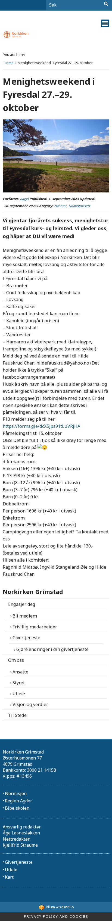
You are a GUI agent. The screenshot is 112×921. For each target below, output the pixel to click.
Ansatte (20, 672)
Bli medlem (25, 616)
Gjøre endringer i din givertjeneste (52, 649)
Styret (19, 683)
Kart (9, 877)
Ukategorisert (79, 206)
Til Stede (17, 715)
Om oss (16, 660)
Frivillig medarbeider (35, 627)
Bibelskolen (17, 808)
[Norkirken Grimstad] (56, 35)
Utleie (19, 694)
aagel (24, 199)
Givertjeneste (26, 638)
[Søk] (106, 4)
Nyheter (60, 206)
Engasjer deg (21, 604)
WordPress (60, 907)
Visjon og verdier (30, 704)
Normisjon (16, 793)
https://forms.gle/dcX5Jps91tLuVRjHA (41, 426)
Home (9, 63)
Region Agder (18, 801)
